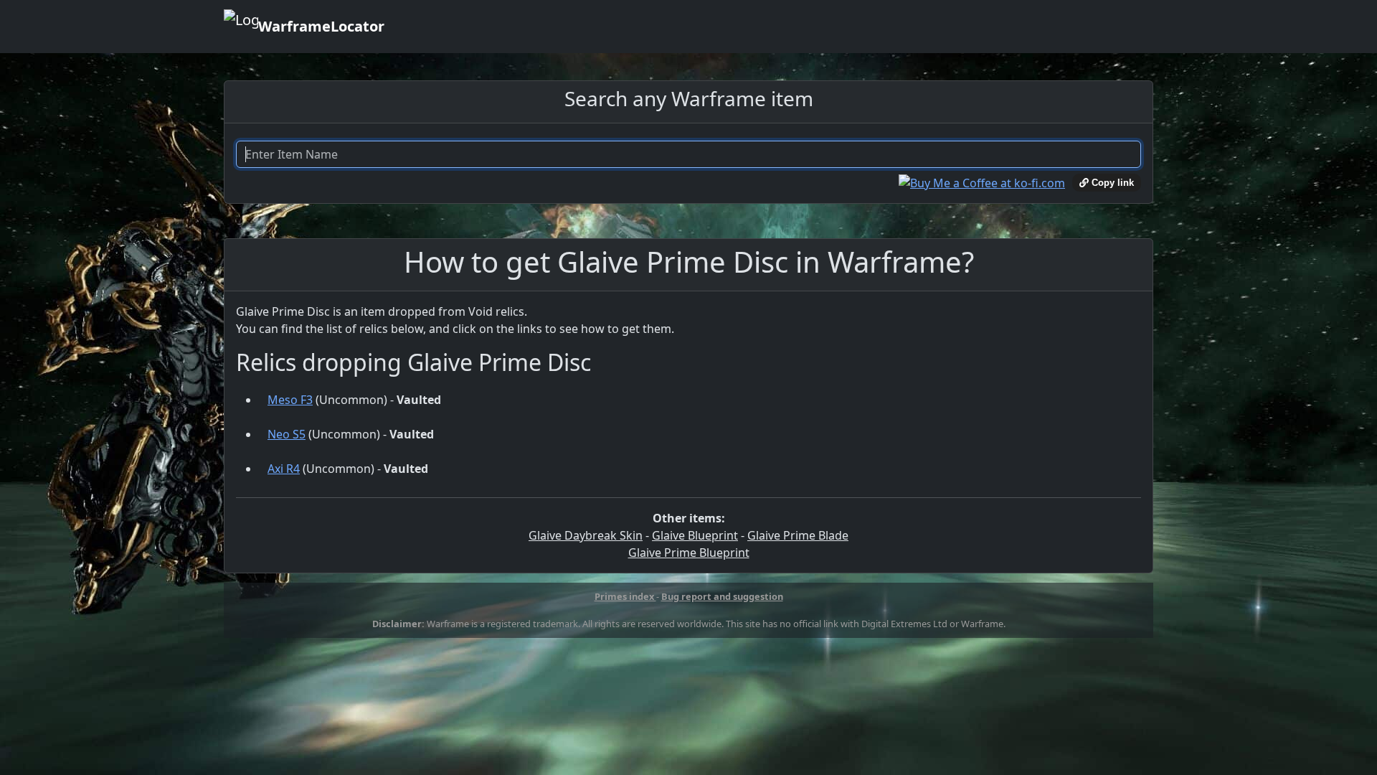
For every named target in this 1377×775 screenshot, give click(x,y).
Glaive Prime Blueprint (688, 552)
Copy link (1111, 182)
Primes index (625, 596)
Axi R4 (284, 468)
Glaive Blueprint (695, 535)
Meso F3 (290, 400)
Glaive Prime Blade (797, 535)
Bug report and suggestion (722, 596)
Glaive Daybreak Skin (586, 535)
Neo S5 (287, 434)
